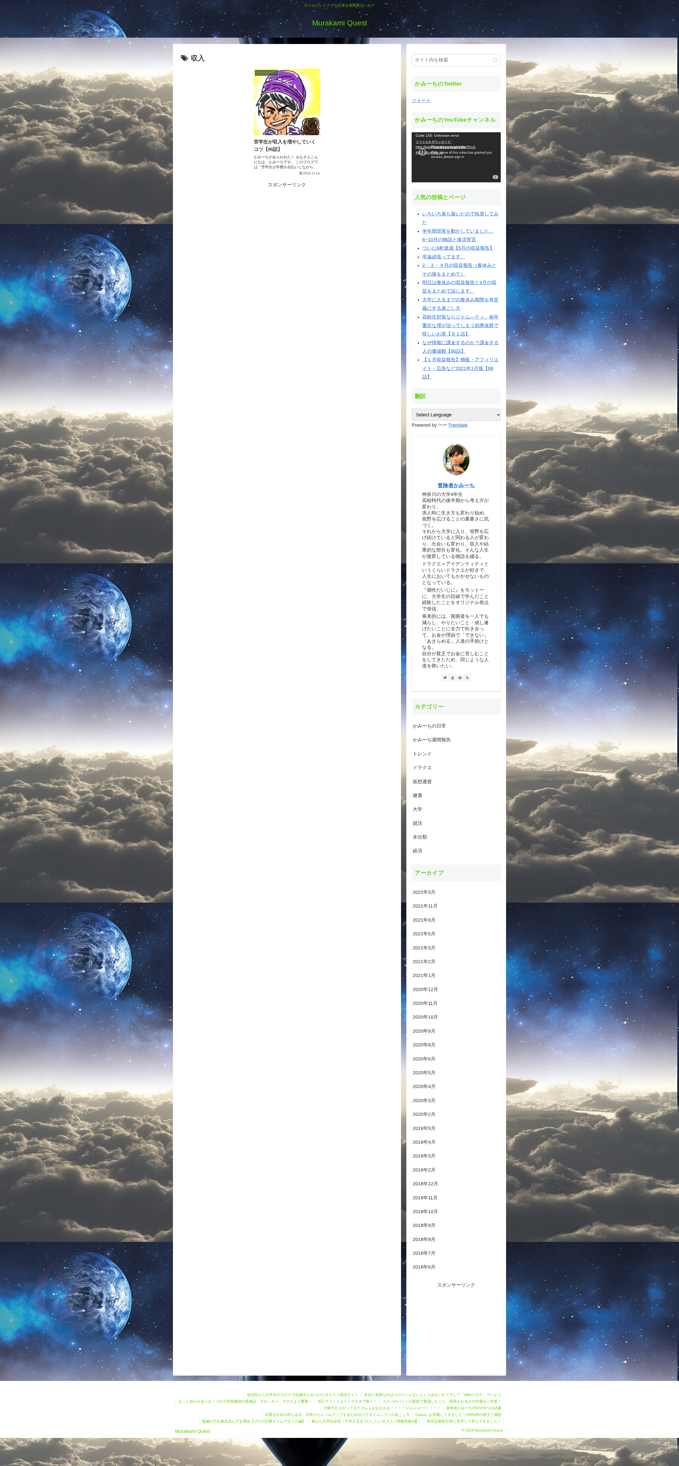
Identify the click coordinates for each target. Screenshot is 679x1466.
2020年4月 (424, 1086)
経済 (417, 850)
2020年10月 (425, 1017)
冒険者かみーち (456, 485)
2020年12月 (425, 989)
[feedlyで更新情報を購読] (460, 678)
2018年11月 (425, 1197)
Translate (458, 425)
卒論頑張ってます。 (443, 256)
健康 (417, 795)
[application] (456, 157)
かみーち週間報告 (432, 739)
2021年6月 (424, 920)
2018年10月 (425, 1211)
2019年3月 (424, 1156)
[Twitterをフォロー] (445, 678)
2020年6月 (424, 1059)
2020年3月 (424, 1100)
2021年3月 (424, 947)
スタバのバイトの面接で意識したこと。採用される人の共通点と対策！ (441, 1401)
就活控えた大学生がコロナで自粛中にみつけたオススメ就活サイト (302, 1395)
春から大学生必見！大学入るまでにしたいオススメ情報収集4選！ (366, 1421)
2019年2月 (424, 1170)
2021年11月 (425, 906)
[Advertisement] (287, 226)
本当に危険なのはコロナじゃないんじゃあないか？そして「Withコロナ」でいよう (432, 1395)
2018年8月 (424, 1239)
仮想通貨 (422, 781)
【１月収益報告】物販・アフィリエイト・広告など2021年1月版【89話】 (460, 368)
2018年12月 (425, 1183)
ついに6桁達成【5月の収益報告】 (458, 248)
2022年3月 (424, 892)
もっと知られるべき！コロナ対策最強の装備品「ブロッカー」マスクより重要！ (245, 1401)
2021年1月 (424, 975)
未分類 (420, 837)
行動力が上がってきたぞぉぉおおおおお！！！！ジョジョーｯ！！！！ (382, 1408)
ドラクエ (422, 767)
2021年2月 (424, 961)
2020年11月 (425, 1003)
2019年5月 (424, 1128)
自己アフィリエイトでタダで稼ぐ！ (347, 1401)
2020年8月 (424, 1044)
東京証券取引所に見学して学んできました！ (464, 1421)
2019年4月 (424, 1142)
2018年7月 (424, 1253)
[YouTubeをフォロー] (452, 678)
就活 (417, 823)
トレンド (422, 753)
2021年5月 (424, 933)
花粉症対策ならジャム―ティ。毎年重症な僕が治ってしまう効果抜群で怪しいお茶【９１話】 (460, 325)
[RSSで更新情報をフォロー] (467, 678)
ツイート (421, 100)
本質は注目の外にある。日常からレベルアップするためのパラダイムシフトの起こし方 (337, 1414)
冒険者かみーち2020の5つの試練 (473, 1408)
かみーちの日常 (429, 726)
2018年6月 (424, 1267)
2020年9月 (424, 1031)
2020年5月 (424, 1072)
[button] (495, 60)
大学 (417, 809)
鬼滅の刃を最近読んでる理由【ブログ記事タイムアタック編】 (254, 1421)
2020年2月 (424, 1114)
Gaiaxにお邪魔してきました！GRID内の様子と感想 (458, 1414)
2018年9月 (424, 1225)
